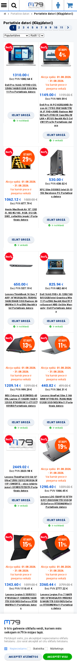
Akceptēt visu (57, 656)
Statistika (38, 648)
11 (61, 27)
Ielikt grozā (21, 116)
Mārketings (57, 648)
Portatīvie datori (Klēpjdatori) (53, 13)
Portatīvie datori (20, 13)
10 (55, 27)
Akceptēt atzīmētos (23, 656)
